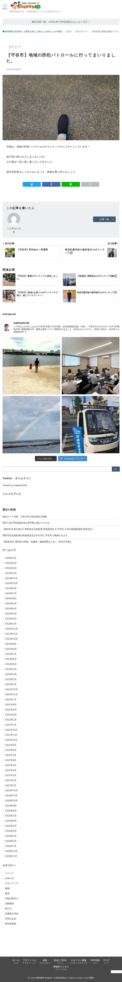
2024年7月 (11, 593)
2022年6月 (11, 704)
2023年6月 (11, 659)
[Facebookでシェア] (51, 184)
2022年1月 (10, 724)
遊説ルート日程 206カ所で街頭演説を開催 (25, 516)
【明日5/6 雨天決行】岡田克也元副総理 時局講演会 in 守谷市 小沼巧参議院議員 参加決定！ (48, 529)
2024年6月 (11, 598)
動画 (7, 888)
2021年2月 (10, 780)
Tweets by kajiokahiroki (15, 485)
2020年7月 (11, 815)
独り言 (8, 908)
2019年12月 (11, 851)
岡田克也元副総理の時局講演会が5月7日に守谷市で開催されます (35, 535)
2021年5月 (10, 765)
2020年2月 (11, 841)
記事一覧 (104, 219)
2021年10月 (11, 739)
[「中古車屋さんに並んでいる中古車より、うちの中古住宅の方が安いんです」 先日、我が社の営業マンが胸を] (90, 365)
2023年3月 (11, 674)
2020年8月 (11, 810)
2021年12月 (11, 729)
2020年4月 (11, 830)
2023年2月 (11, 679)
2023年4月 (11, 669)
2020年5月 (11, 825)
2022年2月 (11, 719)
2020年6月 (11, 820)
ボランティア (15, 47)
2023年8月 (11, 649)
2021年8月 (10, 750)
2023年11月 (11, 633)
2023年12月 (11, 628)
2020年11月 (11, 795)
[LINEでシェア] (71, 184)
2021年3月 (10, 775)
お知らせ (9, 878)
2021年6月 (10, 760)
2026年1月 (10, 558)
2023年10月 (11, 638)
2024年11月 (11, 578)
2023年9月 (11, 643)
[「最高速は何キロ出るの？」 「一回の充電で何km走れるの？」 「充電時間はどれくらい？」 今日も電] (90, 424)
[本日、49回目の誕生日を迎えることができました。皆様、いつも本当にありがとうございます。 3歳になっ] (31, 365)
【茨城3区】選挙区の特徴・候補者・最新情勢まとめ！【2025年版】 (37, 541)
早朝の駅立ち (11, 898)
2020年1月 (10, 846)
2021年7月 (10, 755)
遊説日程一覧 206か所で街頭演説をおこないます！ (61, 21)
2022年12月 (11, 689)
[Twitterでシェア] (32, 184)
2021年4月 (10, 770)
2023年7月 (11, 654)
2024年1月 (10, 623)
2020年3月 (11, 835)
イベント (9, 873)
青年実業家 (10, 923)
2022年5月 (11, 709)
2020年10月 (11, 800)
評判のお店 (10, 918)
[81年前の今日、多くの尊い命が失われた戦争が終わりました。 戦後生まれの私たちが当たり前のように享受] (31, 424)
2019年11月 (11, 856)
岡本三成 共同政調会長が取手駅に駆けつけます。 (27, 522)
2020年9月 (11, 805)
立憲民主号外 (11, 913)
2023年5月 (11, 664)
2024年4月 (11, 608)
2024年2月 (11, 618)
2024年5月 (11, 603)
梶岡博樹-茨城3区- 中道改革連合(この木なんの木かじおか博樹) (65, 978)
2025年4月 (11, 568)
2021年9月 (10, 745)
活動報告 (9, 903)
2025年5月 (11, 563)
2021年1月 (10, 785)
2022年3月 (11, 714)
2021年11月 (11, 734)
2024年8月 (11, 588)
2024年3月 (11, 613)
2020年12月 (11, 790)
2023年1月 (10, 684)
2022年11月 (11, 694)
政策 (7, 893)
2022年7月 (11, 699)
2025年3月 (11, 573)
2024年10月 (11, 583)
